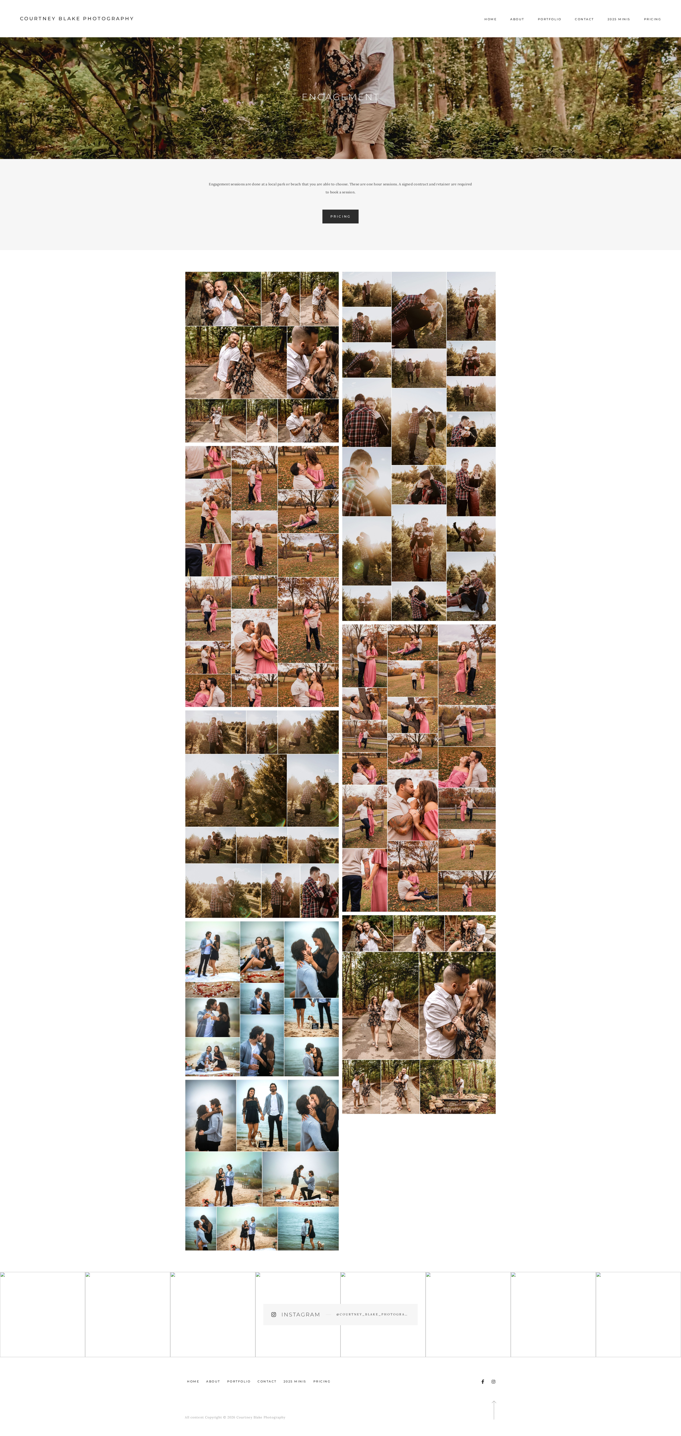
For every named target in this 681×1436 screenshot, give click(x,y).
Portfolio (550, 19)
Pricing (652, 19)
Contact (584, 19)
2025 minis (619, 19)
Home (490, 19)
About (517, 19)
